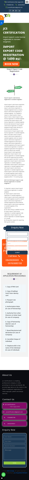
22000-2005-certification (14, 367)
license (2, 363)
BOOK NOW (11, 64)
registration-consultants (19, 358)
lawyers (22, 360)
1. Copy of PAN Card (11, 287)
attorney (2, 361)
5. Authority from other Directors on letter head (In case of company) (13, 315)
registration (13, 361)
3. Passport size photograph (10, 301)
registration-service (5, 358)
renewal (19, 361)
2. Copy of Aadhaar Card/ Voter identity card (11, 293)
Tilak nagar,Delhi (15, 406)
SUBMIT (17, 252)
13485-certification (12, 369)
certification (18, 363)
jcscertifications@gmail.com (15, 7)
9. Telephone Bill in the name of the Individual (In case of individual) (12, 348)
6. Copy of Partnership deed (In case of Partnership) (12, 324)
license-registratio (9, 363)
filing (26, 360)
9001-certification (12, 365)
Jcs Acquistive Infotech (20, 473)
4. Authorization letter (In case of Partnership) (13, 307)
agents (7, 361)
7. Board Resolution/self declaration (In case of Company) (13, 332)
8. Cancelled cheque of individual (12, 340)
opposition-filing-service (7, 360)
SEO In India (10, 471)
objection (17, 360)
